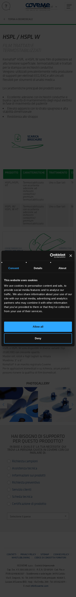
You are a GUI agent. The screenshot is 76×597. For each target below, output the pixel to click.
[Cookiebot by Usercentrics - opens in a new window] (50, 255)
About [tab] (62, 268)
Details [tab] (38, 268)
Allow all (38, 326)
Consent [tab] (13, 268)
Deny (38, 338)
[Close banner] (70, 255)
